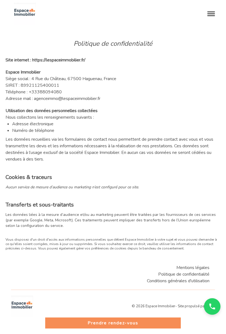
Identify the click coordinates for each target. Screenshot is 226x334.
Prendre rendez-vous (113, 323)
